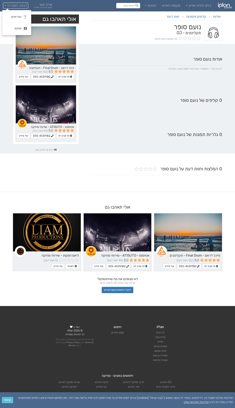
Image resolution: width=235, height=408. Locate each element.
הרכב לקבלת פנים (165, 386)
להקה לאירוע (101, 382)
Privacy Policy (73, 342)
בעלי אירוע (16, 16)
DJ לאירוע (165, 382)
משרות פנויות (160, 346)
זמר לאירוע (133, 386)
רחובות (71, 266)
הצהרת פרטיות (160, 360)
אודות (217, 17)
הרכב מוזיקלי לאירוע (133, 382)
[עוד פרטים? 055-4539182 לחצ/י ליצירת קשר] (46, 104)
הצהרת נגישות (160, 355)
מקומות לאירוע (171, 5)
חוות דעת (173, 17)
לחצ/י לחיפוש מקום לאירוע (117, 289)
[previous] (70, 104)
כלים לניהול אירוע (199, 5)
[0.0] (189, 38)
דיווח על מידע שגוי (44, 149)
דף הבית (160, 332)
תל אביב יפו (64, 76)
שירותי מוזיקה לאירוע (69, 382)
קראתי (7, 400)
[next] (22, 104)
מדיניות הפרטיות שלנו (196, 402)
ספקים (151, 5)
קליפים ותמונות (196, 17)
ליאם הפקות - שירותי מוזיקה (60, 255)
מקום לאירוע (117, 332)
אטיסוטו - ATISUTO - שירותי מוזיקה (52, 127)
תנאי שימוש (160, 350)
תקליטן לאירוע (69, 386)
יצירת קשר (160, 337)
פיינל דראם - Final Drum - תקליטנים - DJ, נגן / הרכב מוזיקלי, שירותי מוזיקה (168, 255)
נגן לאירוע (101, 386)
